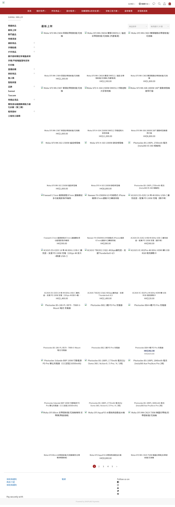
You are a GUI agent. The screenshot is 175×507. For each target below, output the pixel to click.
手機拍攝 (12, 47)
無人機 (11, 77)
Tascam (12, 95)
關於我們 (40, 10)
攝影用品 (12, 43)
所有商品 (55, 10)
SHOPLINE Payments (92, 501)
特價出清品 (13, 99)
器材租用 (70, 10)
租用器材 (12, 111)
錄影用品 (12, 73)
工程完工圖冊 (14, 115)
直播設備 (12, 69)
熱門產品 (12, 34)
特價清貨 (12, 38)
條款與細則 (12, 479)
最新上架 (19, 17)
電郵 (64, 479)
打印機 (11, 64)
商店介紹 (11, 481)
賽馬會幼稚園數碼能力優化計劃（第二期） (19, 106)
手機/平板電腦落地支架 (18, 60)
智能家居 (12, 82)
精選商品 (12, 25)
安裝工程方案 (112, 10)
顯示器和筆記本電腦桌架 (19, 56)
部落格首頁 (143, 10)
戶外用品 (12, 51)
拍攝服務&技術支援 (90, 10)
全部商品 (11, 17)
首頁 (29, 10)
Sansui (11, 91)
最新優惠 (128, 10)
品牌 (10, 86)
